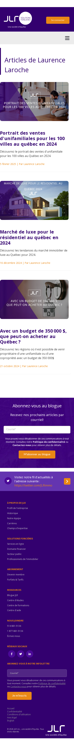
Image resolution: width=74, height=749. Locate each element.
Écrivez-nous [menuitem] (13, 636)
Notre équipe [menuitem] (14, 518)
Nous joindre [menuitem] (15, 621)
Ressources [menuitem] (14, 590)
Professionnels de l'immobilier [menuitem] (22, 559)
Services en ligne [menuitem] (15, 544)
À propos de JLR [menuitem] (16, 503)
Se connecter (57, 20)
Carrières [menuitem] (12, 523)
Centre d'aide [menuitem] (14, 610)
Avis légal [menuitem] (12, 717)
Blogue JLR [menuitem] (12, 595)
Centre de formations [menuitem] (18, 605)
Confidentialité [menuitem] (14, 711)
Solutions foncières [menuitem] (20, 539)
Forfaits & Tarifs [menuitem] (15, 579)
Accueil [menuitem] (10, 708)
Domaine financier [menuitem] (16, 549)
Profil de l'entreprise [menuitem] (17, 508)
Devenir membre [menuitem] (15, 574)
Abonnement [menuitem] (15, 569)
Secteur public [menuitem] (14, 554)
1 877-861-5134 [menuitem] (15, 631)
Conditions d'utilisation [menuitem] (19, 714)
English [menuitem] (10, 720)
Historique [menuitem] (12, 513)
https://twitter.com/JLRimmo (33, 485)
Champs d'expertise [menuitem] (17, 528)
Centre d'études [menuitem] (15, 600)
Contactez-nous (22, 445)
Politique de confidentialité (49, 441)
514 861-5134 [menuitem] (14, 626)
